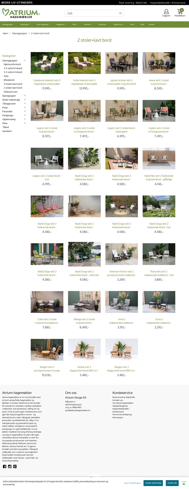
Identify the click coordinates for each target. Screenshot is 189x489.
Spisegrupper (24, 24)
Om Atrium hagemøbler (123, 403)
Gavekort (152, 24)
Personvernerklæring (122, 414)
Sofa (6, 76)
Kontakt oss (118, 400)
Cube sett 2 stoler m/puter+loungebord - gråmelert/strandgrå (47, 323)
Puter (74, 24)
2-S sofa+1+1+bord (13, 68)
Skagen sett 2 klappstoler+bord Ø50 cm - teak (121, 371)
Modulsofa (9, 80)
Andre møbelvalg (43, 24)
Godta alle (172, 483)
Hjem (5, 33)
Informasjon (118, 417)
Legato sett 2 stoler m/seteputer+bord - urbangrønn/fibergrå (84, 132)
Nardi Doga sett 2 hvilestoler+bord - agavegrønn (84, 179)
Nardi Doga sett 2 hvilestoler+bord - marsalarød (47, 227)
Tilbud (142, 24)
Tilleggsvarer (60, 24)
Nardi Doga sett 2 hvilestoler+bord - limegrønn (47, 275)
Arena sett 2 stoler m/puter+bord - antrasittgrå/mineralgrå (159, 84)
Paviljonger (102, 24)
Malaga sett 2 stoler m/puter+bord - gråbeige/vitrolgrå (84, 323)
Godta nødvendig (153, 483)
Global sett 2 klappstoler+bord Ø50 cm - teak (84, 371)
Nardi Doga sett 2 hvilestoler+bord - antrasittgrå (121, 179)
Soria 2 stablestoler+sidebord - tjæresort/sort (159, 323)
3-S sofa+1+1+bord (13, 72)
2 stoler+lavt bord (40, 33)
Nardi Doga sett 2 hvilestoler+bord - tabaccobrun (121, 227)
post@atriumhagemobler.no (77, 410)
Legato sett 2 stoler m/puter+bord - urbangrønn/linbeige (47, 132)
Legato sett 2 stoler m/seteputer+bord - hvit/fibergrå (159, 132)
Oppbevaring (118, 24)
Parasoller (87, 24)
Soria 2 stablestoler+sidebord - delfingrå (121, 323)
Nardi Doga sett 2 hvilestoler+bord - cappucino (84, 227)
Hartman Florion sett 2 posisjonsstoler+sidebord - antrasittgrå (121, 275)
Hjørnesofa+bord (12, 64)
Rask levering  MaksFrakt (133, 2)
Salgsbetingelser (120, 406)
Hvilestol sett (10, 91)
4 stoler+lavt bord (13, 84)
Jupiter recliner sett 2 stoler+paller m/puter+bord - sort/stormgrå (121, 84)
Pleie (132, 24)
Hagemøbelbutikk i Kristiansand (167, 2)
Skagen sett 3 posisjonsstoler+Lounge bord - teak (47, 371)
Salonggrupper (8, 24)
